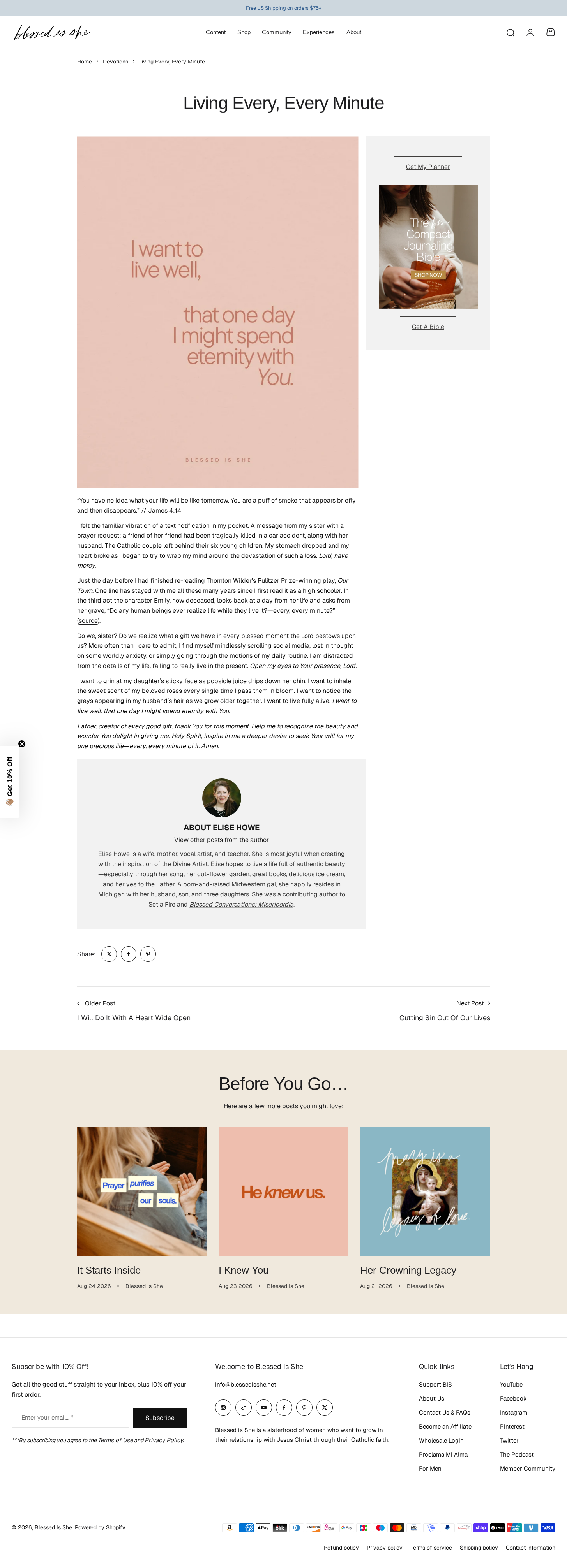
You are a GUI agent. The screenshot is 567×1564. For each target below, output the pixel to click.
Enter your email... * (47, 1417)
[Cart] (550, 32)
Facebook (513, 1398)
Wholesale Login (441, 1440)
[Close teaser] (22, 744)
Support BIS (435, 1384)
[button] (9, 782)
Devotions (115, 61)
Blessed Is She (53, 1527)
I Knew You (243, 1270)
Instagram (513, 1412)
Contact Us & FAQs (444, 1412)
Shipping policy (479, 1547)
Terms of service (431, 1547)
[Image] (428, 247)
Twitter (509, 1440)
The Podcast (517, 1454)
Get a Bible (428, 327)
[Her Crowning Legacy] (425, 1191)
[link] (109, 954)
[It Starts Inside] (142, 1191)
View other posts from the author (221, 840)
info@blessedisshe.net (245, 1384)
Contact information (530, 1547)
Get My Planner (428, 167)
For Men (430, 1468)
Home (84, 61)
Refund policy (341, 1547)
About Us (431, 1398)
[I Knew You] (283, 1191)
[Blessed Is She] (53, 32)
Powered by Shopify (100, 1527)
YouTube (511, 1384)
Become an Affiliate (445, 1426)
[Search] (510, 32)
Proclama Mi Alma (443, 1454)
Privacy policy (385, 1547)
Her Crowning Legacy (408, 1270)
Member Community (527, 1468)
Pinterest (512, 1426)
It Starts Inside (109, 1270)
